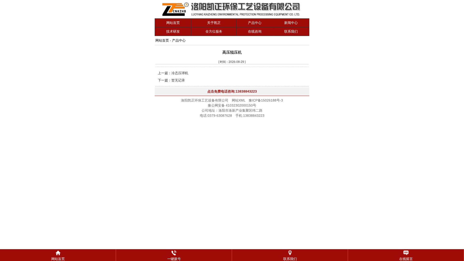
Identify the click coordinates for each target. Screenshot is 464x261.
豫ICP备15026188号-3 (266, 100)
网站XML (238, 100)
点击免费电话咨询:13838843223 (232, 91)
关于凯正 (214, 23)
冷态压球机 (179, 73)
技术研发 (173, 31)
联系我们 (291, 31)
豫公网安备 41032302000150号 (232, 105)
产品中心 (254, 23)
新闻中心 (291, 23)
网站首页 (173, 23)
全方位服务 (213, 31)
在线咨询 (254, 31)
